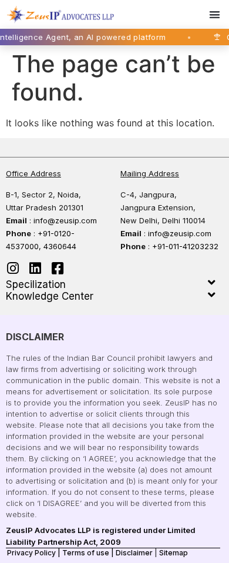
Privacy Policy (31, 552)
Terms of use (85, 552)
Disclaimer (134, 552)
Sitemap (173, 552)
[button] (215, 14)
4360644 (59, 246)
